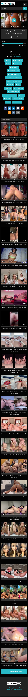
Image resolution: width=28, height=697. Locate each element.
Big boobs (11, 84)
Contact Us (9, 689)
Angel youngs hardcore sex (14, 77)
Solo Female (18, 63)
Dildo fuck (8, 88)
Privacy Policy (13, 687)
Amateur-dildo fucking (14, 74)
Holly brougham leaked (10, 95)
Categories (22, 687)
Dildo (8, 60)
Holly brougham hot (14, 91)
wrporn (16, 52)
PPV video (7, 98)
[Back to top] (23, 692)
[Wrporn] (11, 3)
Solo (9, 63)
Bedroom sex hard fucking (14, 81)
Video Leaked (17, 102)
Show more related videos (14, 671)
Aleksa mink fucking (14, 70)
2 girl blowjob (14, 67)
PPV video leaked (19, 98)
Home (4, 687)
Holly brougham (17, 56)
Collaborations (18, 689)
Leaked (22, 95)
